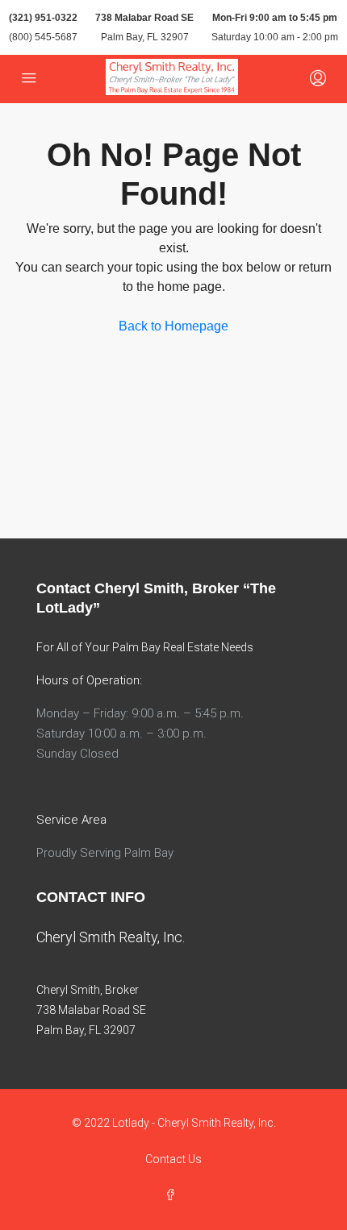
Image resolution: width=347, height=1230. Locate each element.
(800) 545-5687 (43, 37)
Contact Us (173, 1159)
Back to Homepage (173, 326)
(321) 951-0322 (43, 17)
